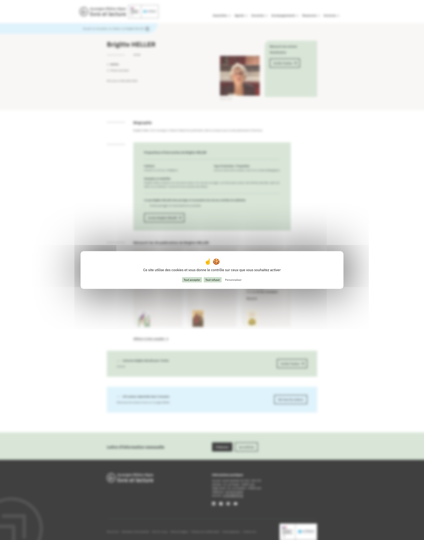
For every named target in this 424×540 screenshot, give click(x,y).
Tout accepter (192, 279)
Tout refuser (212, 279)
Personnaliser (233, 279)
